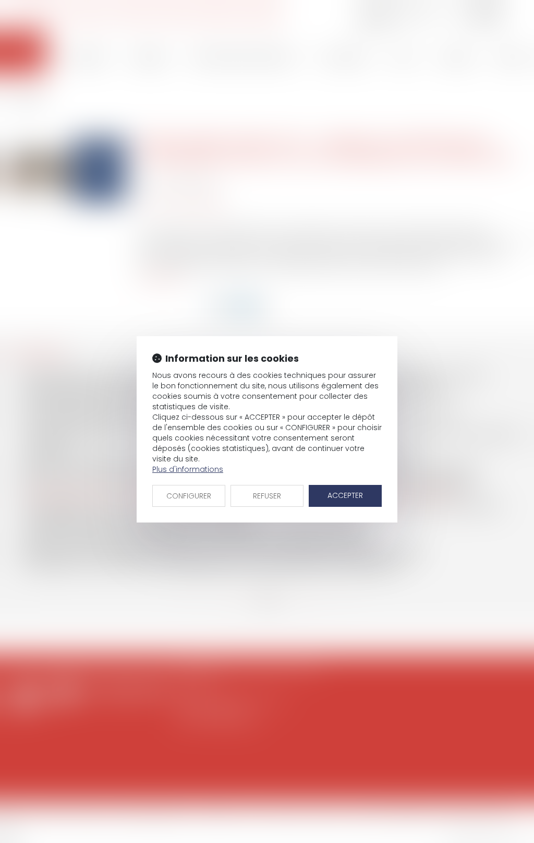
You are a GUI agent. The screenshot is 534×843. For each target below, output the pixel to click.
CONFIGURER (188, 496)
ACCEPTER (345, 495)
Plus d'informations (187, 469)
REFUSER (267, 496)
